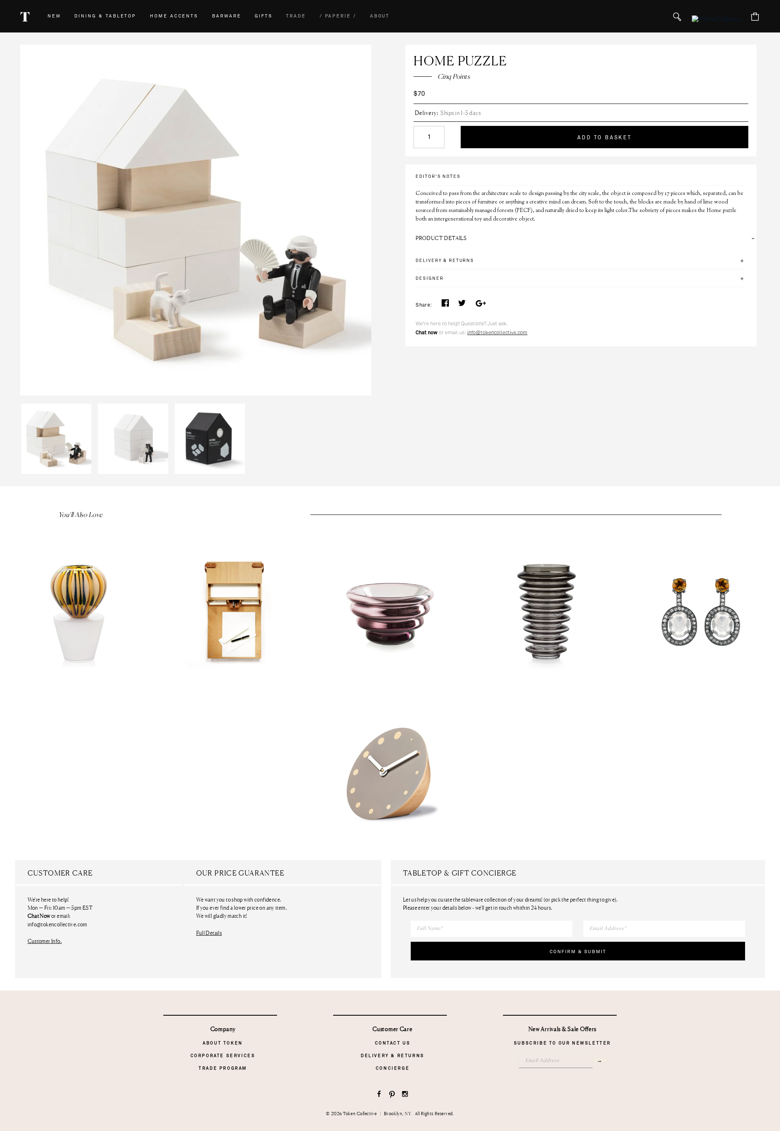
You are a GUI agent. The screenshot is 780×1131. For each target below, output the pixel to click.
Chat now (427, 332)
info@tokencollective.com (497, 332)
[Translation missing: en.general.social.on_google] (480, 305)
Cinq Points (454, 76)
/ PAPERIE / (338, 16)
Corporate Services (223, 1055)
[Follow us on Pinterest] (392, 1094)
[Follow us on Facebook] (379, 1094)
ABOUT (380, 16)
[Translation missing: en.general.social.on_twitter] (462, 305)
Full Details (209, 933)
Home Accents (174, 16)
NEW (54, 16)
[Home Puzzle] (58, 403)
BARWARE (226, 16)
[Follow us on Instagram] (405, 1094)
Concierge (393, 1068)
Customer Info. (45, 941)
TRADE (296, 16)
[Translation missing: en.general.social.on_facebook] (445, 305)
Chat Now (39, 916)
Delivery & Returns (393, 1055)
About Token (223, 1043)
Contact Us (393, 1043)
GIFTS (264, 16)
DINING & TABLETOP (105, 16)
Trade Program (223, 1068)
